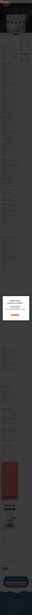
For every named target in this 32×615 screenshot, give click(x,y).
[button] (31, 1)
